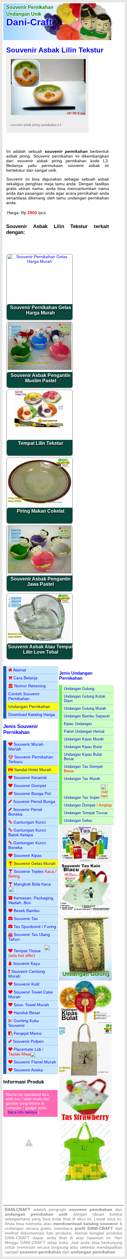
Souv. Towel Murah (31, 1004)
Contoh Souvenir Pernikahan (24, 696)
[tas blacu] (85, 913)
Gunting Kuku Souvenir (23, 1023)
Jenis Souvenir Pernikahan (20, 729)
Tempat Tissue (27, 950)
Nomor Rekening (30, 685)
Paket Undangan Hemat (84, 731)
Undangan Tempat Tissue (86, 813)
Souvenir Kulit (26, 984)
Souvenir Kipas (28, 855)
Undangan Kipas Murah (84, 739)
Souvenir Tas (26, 918)
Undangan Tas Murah (82, 778)
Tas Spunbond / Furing (35, 926)
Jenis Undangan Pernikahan (75, 676)
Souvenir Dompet (30, 785)
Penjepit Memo (28, 1033)
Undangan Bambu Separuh (87, 716)
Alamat (19, 670)
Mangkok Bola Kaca (32, 884)
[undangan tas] (85, 861)
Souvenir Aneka (28, 1070)
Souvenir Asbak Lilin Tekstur (54, 50)
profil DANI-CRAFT (94, 1228)
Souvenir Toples (28, 871)
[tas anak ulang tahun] (85, 1180)
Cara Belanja (25, 678)
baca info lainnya (22, 1112)
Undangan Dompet (79, 805)
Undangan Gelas (78, 820)
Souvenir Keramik (30, 777)
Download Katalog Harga (31, 714)
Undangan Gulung (79, 688)
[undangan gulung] (85, 979)
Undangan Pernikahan (29, 706)
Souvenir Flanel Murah (35, 1062)
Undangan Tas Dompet (83, 766)
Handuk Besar (27, 1012)
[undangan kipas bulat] (85, 1022)
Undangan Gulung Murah (85, 708)
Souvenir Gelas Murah (35, 863)
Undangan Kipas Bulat (83, 747)
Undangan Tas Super (82, 797)
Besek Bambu (27, 910)
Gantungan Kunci (29, 822)
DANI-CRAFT (32, 1242)
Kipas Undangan (78, 724)
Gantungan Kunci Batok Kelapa (27, 832)
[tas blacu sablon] (85, 1074)
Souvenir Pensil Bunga (34, 801)
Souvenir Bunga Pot (32, 793)
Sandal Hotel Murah (32, 769)
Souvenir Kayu (26, 963)
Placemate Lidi (27, 1049)
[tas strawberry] (85, 1120)
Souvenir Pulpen (28, 1041)
